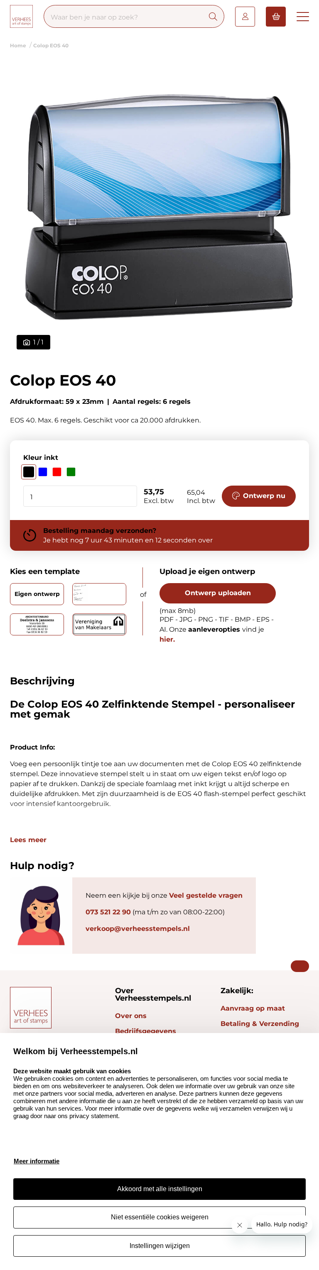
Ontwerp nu (264, 496)
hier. (167, 639)
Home (18, 45)
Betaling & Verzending (260, 1024)
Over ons (131, 1016)
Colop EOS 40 (51, 45)
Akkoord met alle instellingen (159, 1188)
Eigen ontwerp (37, 594)
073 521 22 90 (108, 912)
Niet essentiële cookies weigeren (160, 1217)
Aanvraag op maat (253, 1008)
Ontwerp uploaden (218, 593)
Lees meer (28, 840)
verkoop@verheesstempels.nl (138, 929)
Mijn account (245, 17)
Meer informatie (36, 1161)
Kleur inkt (40, 458)
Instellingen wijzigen (160, 1245)
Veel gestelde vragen (206, 895)
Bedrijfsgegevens (145, 1031)
